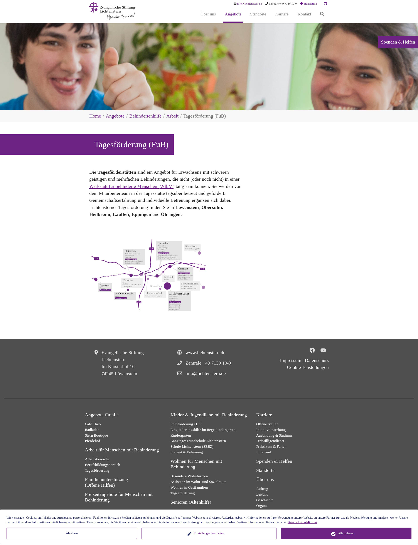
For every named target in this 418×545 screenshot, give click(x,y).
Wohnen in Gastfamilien (189, 487)
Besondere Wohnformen (189, 476)
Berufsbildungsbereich (102, 465)
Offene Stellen (267, 424)
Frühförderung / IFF (185, 424)
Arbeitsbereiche (97, 459)
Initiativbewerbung (271, 430)
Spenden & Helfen (398, 41)
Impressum (290, 360)
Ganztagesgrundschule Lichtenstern (198, 441)
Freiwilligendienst (270, 441)
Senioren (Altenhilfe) (190, 502)
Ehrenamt (263, 452)
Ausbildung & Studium (274, 435)
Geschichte (264, 500)
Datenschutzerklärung (302, 522)
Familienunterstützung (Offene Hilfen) (106, 482)
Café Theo (93, 424)
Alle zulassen (346, 533)
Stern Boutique (96, 435)
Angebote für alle (102, 414)
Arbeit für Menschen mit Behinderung (122, 449)
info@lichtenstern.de (249, 3)
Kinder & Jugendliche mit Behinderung (208, 414)
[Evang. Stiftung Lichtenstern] (112, 11)
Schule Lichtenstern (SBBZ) (192, 446)
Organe (262, 506)
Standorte (265, 470)
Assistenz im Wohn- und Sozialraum (198, 482)
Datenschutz (317, 360)
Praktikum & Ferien (271, 446)
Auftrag (262, 489)
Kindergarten (180, 435)
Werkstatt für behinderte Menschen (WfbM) (131, 186)
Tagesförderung (97, 470)
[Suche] (322, 14)
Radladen (92, 430)
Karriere (264, 414)
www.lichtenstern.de (205, 352)
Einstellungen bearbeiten (209, 533)
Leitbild (262, 494)
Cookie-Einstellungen (308, 367)
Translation (310, 3)
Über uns (265, 479)
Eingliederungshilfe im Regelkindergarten (203, 430)
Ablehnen (72, 533)
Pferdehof (92, 441)
